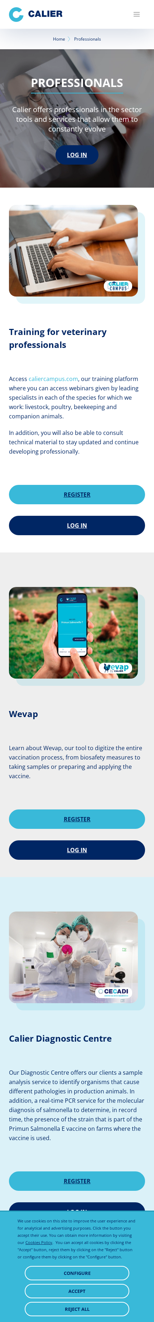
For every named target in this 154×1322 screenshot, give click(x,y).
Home (59, 39)
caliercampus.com (53, 379)
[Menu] (136, 14)
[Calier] (35, 14)
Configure (77, 1273)
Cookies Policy (38, 1242)
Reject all (77, 1309)
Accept (77, 1291)
